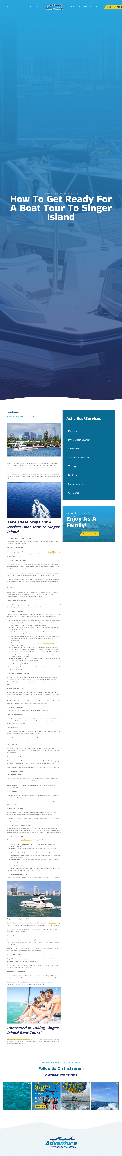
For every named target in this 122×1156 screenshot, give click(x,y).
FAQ (85, 7)
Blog (80, 7)
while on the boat (33, 733)
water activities (48, 643)
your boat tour (25, 840)
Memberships (34, 7)
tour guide (52, 923)
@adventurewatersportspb (61, 1075)
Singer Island (52, 552)
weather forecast (40, 859)
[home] (54, 7)
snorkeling (10, 581)
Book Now (87, 534)
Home (4, 7)
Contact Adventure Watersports (18, 1039)
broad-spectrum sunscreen (32, 620)
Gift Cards (73, 7)
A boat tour (11, 463)
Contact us (93, 7)
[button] (10, 7)
